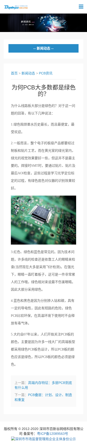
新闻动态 (28, 73)
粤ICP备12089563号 (52, 434)
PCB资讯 (45, 73)
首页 (14, 73)
